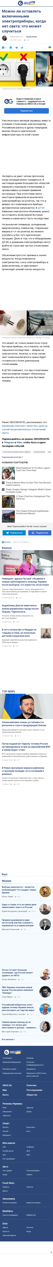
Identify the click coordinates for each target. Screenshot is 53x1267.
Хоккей (5, 1131)
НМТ (28, 1155)
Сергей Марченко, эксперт (14, 1014)
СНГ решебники (9, 1159)
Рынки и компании (10, 1203)
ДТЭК (41, 207)
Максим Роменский (10, 929)
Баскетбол (30, 1127)
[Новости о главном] (6, 543)
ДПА (28, 1151)
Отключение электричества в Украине (16, 452)
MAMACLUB (31, 1215)
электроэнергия (39, 452)
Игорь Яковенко (9, 979)
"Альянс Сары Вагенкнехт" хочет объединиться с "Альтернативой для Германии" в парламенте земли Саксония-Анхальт (24, 591)
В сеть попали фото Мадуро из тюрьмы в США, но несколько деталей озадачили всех (19, 632)
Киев (4, 1108)
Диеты (5, 1191)
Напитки (29, 1187)
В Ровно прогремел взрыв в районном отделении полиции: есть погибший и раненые (23, 771)
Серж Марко (7, 997)
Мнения (6, 880)
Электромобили (32, 1171)
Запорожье (7, 1112)
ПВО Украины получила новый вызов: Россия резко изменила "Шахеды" (17, 990)
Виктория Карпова (10, 1031)
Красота (6, 1231)
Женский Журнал (9, 1235)
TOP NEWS (8, 691)
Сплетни (29, 1227)
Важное (7, 547)
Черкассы (7, 1115)
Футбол (5, 1127)
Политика (31, 1085)
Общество (31, 1095)
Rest (4, 874)
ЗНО (4, 1155)
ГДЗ (4, 1147)
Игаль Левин (7, 896)
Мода (28, 1231)
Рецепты (6, 1187)
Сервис (29, 1175)
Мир (5, 1090)
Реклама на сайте (9, 1069)
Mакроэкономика (33, 1203)
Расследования (34, 1090)
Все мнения (7, 1039)
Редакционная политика (11, 457)
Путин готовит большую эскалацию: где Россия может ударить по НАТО (17, 973)
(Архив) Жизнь (31, 37)
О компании (7, 1058)
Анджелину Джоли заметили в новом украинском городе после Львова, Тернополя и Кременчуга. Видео (20, 608)
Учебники (30, 1147)
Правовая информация (12, 1062)
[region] (26, 155)
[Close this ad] (51, 1252)
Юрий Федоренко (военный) (14, 911)
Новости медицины (10, 1215)
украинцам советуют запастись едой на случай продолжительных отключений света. (24, 429)
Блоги (5, 1095)
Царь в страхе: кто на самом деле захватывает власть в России (19, 906)
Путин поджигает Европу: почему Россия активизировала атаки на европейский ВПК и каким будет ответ (26, 746)
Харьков (29, 1108)
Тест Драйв (7, 1171)
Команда (29, 1058)
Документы (31, 1069)
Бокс (28, 1131)
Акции (5, 1175)
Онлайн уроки (8, 1151)
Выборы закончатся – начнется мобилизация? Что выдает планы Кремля (19, 890)
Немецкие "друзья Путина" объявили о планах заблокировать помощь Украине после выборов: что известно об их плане (25, 581)
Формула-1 (7, 1135)
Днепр (29, 1112)
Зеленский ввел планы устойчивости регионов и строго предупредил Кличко (24, 724)
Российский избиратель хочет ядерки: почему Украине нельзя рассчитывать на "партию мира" (18, 1007)
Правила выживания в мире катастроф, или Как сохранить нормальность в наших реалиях (18, 923)
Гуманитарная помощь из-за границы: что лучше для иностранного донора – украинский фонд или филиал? (20, 1025)
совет (50, 452)
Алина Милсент (16, 37)
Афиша (5, 1227)
